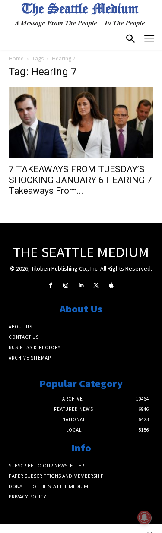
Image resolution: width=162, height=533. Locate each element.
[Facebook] (50, 285)
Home (16, 58)
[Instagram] (65, 285)
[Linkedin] (81, 285)
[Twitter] (96, 285)
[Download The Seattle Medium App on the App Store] (111, 285)
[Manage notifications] (144, 517)
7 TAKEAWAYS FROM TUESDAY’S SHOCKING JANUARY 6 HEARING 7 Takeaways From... (80, 180)
